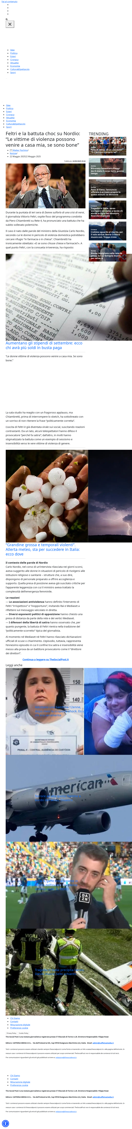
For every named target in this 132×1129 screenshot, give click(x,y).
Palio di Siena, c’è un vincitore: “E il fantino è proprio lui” (106, 151)
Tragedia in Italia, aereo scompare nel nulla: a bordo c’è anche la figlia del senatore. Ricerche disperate (107, 212)
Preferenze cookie (19, 1028)
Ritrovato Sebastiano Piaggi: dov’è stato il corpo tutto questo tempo (107, 171)
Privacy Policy (11, 1033)
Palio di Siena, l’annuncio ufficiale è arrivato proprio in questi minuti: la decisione (106, 192)
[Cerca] (7, 19)
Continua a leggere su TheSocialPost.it (46, 659)
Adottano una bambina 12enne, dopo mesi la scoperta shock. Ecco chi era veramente (60, 711)
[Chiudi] (10, 24)
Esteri (13, 56)
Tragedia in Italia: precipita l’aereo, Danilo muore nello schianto (60, 972)
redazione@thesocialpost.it (66, 1057)
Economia (15, 66)
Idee (12, 50)
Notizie (13, 153)
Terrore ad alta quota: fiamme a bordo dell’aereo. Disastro (58, 798)
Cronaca (14, 59)
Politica (13, 53)
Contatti (14, 1021)
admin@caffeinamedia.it (103, 1043)
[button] (5, 1123)
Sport (13, 72)
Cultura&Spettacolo (20, 69)
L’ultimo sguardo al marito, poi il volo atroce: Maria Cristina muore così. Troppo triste (107, 234)
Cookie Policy (23, 1033)
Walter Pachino (20, 150)
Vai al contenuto (9, 1)
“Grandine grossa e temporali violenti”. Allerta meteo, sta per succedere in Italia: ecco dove (43, 549)
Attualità (14, 62)
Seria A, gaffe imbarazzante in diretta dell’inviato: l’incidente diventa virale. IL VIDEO (56, 885)
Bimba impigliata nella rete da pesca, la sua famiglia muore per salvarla (106, 256)
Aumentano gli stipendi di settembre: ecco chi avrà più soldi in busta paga (44, 345)
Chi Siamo (15, 1018)
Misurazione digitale (20, 1024)
